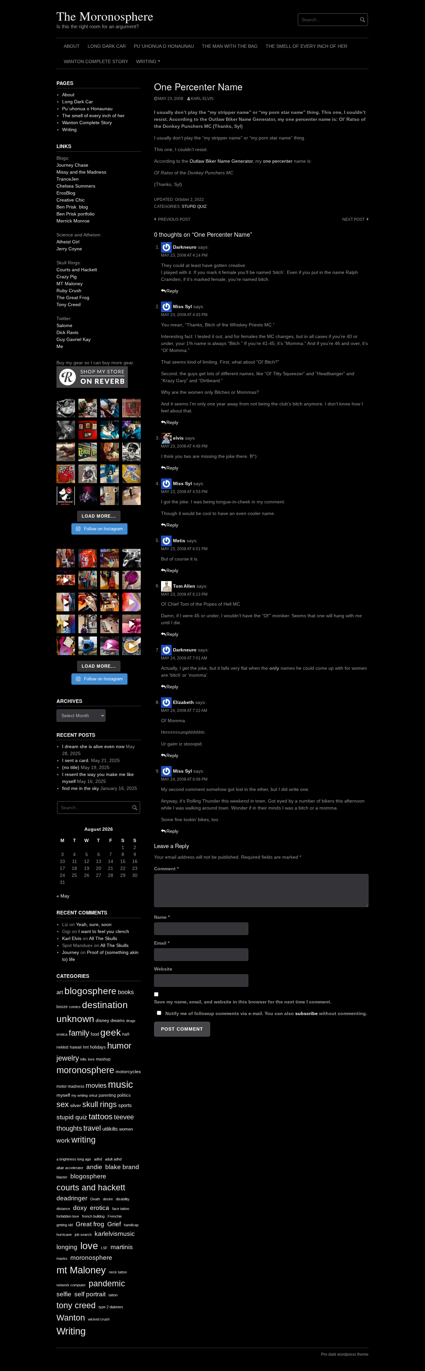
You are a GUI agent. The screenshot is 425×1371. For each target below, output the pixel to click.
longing (66, 1246)
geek (110, 1032)
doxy (80, 1207)
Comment (166, 868)
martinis (122, 1246)
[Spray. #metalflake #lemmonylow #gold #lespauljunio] (65, 624)
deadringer (71, 1198)
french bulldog (93, 1216)
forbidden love (67, 1216)
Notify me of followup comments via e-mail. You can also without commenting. (265, 1013)
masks (61, 1258)
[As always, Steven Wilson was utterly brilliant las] (87, 495)
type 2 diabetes (111, 1307)
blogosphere (90, 991)
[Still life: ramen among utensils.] (65, 408)
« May (62, 896)
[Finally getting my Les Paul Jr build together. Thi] (109, 602)
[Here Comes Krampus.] (131, 602)
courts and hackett (90, 1187)
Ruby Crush (68, 290)
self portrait (90, 1294)
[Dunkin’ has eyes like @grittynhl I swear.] (87, 474)
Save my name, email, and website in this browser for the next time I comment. (242, 1001)
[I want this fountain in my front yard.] (65, 452)
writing (83, 1139)
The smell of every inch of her (306, 46)
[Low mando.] (131, 558)
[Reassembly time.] (109, 624)
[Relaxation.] (65, 430)
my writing (79, 1095)
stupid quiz (194, 206)
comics (75, 1007)
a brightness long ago (73, 1159)
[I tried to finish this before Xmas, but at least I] (65, 602)
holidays (98, 1047)
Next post (353, 219)
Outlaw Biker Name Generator (221, 161)
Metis (179, 540)
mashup (103, 1059)
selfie (63, 1294)
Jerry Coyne (69, 248)
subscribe (306, 1013)
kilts (83, 1059)
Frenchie (115, 1216)
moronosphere (85, 1070)
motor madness (70, 1086)
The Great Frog (72, 297)
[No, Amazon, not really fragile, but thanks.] (87, 558)
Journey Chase (72, 165)
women (126, 1129)
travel (92, 1128)
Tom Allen (184, 585)
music (120, 1084)
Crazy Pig (66, 276)
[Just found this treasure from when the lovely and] (131, 474)
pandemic (107, 1283)
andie (94, 1166)
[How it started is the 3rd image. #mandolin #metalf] (87, 624)
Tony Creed (68, 304)
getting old (64, 1225)
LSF (104, 1248)
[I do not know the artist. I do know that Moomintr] (65, 495)
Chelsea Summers (75, 186)
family (79, 1032)
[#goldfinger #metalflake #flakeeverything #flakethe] (131, 646)
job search (83, 1235)
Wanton (70, 1317)
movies (96, 1085)
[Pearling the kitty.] (131, 624)
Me (59, 346)
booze (62, 1006)
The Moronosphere (104, 15)
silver (75, 1105)
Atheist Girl (67, 241)
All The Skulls (103, 938)
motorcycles (128, 1071)
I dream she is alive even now (93, 746)
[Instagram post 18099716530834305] (109, 430)
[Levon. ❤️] (109, 452)
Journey (70, 952)
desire (108, 1199)
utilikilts (110, 1129)
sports (125, 1105)
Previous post (174, 219)
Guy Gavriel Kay (73, 339)
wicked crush (99, 1319)
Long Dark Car (107, 46)
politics (124, 1095)
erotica (61, 1034)
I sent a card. (76, 760)
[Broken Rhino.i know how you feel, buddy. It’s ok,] (109, 474)
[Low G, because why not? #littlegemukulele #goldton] (131, 580)
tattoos (101, 1116)
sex (62, 1104)
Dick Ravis (67, 332)
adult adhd (113, 1159)
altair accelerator (69, 1168)
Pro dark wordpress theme (345, 1354)
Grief (114, 1224)
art (59, 992)
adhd (98, 1159)
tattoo (113, 1295)
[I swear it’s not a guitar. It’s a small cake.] (109, 495)
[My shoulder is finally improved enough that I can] (65, 558)
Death (95, 1199)
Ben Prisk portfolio (75, 213)
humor (119, 1046)
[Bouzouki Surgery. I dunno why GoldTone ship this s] (109, 558)
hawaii (76, 1047)
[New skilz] (87, 602)
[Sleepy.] (87, 408)
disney (102, 1020)
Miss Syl (182, 306)
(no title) (70, 767)
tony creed (76, 1305)
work (63, 1140)
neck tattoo (118, 1272)
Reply (172, 291)
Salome (64, 325)
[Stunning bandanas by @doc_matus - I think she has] (65, 474)
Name (162, 917)
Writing (149, 64)
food (95, 1034)
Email (161, 943)
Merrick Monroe (73, 220)
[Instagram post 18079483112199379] (65, 580)
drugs (130, 1021)
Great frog (90, 1224)
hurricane (64, 1235)
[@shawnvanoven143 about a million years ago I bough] (87, 430)
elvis (178, 438)
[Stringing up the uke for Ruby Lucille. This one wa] (65, 646)
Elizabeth (183, 702)
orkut (93, 1095)
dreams (118, 1020)
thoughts (69, 1128)
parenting (107, 1095)
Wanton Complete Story (96, 61)
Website (163, 969)
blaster (61, 1177)
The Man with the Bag (230, 46)
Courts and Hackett (76, 269)
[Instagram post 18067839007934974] (109, 646)
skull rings (99, 1104)
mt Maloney (81, 1269)
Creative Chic (70, 200)
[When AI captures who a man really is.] (131, 452)
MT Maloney (69, 283)
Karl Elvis (202, 98)
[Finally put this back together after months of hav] (109, 580)
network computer (71, 1285)
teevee (124, 1117)
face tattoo (120, 1209)
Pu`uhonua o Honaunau (164, 46)
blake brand (122, 1166)
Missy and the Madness (81, 172)
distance (63, 1209)
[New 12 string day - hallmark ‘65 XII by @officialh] (87, 580)
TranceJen (67, 179)
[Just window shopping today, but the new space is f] (87, 452)
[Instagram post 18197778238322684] (131, 430)
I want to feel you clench (103, 931)
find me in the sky (80, 788)
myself (63, 1095)
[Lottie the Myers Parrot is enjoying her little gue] (131, 408)
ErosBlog (65, 193)
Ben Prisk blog (72, 207)
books (126, 992)
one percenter (278, 161)
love (91, 1059)
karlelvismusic (115, 1233)
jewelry (67, 1058)
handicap (131, 1225)
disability (122, 1199)
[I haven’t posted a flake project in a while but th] (87, 646)
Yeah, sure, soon (94, 924)
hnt (86, 1047)
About (72, 46)
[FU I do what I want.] (131, 495)
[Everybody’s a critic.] (109, 408)
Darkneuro (185, 247)
